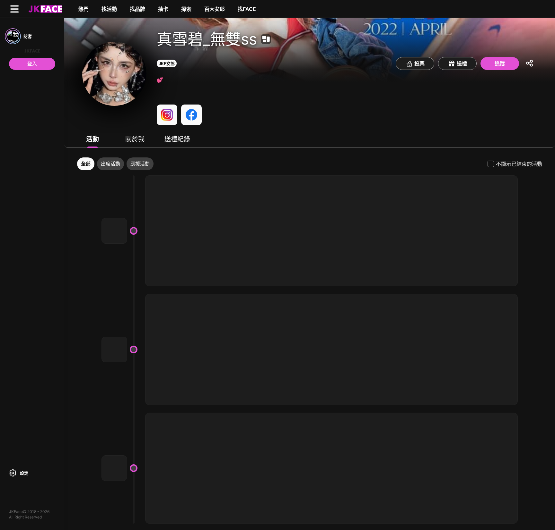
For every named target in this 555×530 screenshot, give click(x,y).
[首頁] (44, 9)
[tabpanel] (309, 343)
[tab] (92, 139)
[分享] (529, 63)
